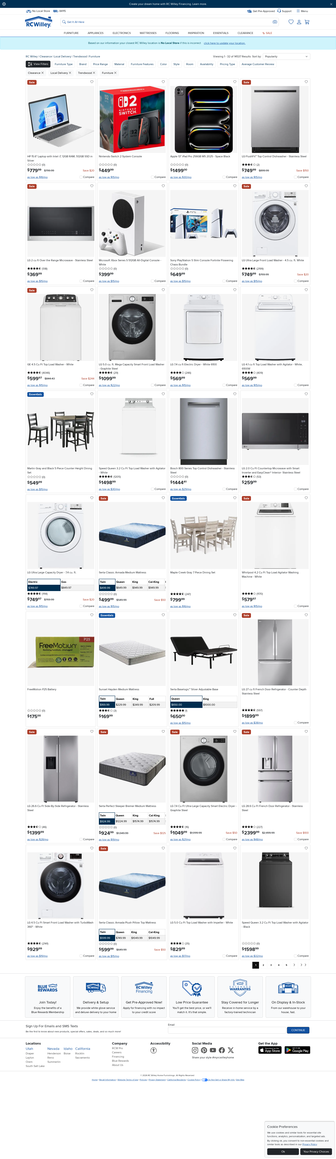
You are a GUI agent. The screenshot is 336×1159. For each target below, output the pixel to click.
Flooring (172, 33)
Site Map (240, 1080)
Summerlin (54, 1062)
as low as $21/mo (180, 839)
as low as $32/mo (252, 956)
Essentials (220, 33)
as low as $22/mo (109, 385)
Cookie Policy (194, 1080)
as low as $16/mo (37, 177)
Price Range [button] (100, 64)
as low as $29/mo (180, 489)
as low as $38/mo (252, 723)
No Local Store (41, 11)
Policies (143, 1080)
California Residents (176, 1080)
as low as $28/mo (37, 839)
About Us (117, 1065)
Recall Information (107, 1080)
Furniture (71, 33)
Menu (304, 11)
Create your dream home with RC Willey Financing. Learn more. (168, 4)
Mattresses (148, 33)
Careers (116, 1052)
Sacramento (82, 1057)
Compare (88, 177)
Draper (30, 1053)
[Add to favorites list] (92, 82)
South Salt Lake (35, 1066)
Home (95, 1080)
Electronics (122, 33)
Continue (298, 1030)
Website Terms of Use (128, 1080)
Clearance (245, 33)
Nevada (53, 1049)
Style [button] (176, 64)
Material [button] (119, 64)
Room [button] (189, 64)
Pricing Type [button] (227, 64)
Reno (50, 1057)
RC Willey (32, 56)
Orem (29, 1062)
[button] (34, 4)
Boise (67, 1053)
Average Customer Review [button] (258, 64)
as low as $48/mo (252, 839)
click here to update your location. (225, 43)
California (82, 1049)
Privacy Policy (309, 1144)
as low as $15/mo (109, 177)
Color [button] (163, 64)
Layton (30, 1057)
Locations (33, 1043)
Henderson (54, 1053)
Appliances (95, 33)
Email (171, 1025)
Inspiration (196, 33)
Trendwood (80, 56)
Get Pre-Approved (264, 11)
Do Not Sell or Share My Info (221, 1080)
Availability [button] (206, 64)
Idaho (68, 1049)
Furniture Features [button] (142, 64)
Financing (118, 1056)
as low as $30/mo (180, 177)
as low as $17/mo (180, 956)
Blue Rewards (120, 1061)
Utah (29, 1049)
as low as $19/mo (109, 839)
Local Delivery (63, 56)
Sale (268, 33)
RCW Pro (117, 1048)
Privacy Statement (157, 1080)
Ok (283, 1151)
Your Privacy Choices (316, 1151)
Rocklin (79, 1053)
